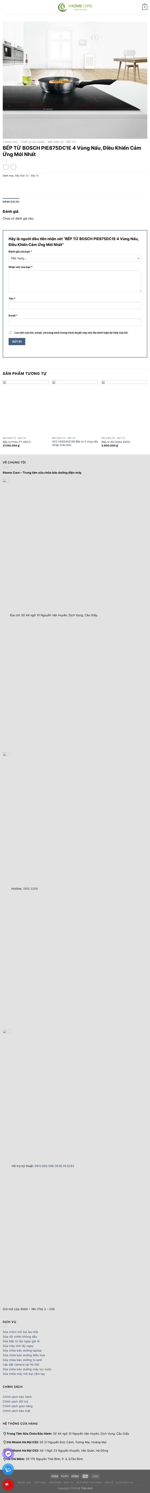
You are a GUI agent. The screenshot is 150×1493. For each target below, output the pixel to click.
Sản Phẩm (55, 1482)
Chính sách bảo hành (17, 1397)
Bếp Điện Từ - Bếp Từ (62, 142)
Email (13, 315)
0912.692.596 (44, 1166)
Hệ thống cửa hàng (89, 1482)
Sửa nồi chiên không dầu (20, 1336)
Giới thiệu (40, 1482)
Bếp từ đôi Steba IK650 (116, 441)
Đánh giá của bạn (20, 251)
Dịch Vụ (69, 1482)
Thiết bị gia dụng (32, 142)
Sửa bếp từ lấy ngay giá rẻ (21, 1341)
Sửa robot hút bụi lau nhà (20, 1332)
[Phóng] (7, 134)
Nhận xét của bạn (21, 267)
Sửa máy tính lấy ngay (18, 1346)
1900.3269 (30, 888)
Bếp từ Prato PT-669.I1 (17, 441)
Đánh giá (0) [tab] (11, 201)
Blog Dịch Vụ (124, 1482)
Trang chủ (10, 142)
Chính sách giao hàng (18, 1406)
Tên (12, 298)
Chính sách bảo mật (16, 1411)
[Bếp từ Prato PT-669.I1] (25, 407)
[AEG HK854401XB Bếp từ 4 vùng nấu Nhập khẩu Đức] (75, 407)
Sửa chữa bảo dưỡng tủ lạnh (22, 1360)
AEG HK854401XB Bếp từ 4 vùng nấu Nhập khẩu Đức (75, 443)
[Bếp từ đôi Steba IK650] (124, 407)
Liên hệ (108, 1482)
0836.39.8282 (64, 1166)
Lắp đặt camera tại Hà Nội (21, 1364)
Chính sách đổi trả (15, 1401)
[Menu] (5, 7)
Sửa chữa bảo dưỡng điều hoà (24, 1355)
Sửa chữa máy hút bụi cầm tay (24, 1374)
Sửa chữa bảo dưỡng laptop (22, 1350)
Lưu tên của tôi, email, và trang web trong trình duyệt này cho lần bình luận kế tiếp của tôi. (71, 332)
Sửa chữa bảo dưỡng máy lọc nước (27, 1369)
